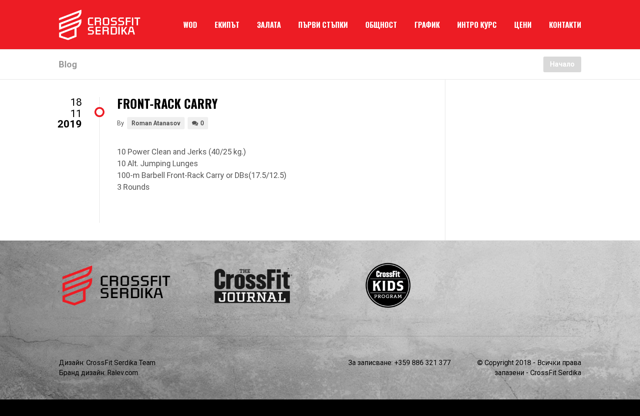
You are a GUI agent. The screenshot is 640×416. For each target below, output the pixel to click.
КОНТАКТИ (565, 24)
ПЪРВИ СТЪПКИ (323, 24)
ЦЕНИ (523, 24)
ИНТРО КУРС (477, 24)
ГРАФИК (427, 24)
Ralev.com (122, 373)
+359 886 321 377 (422, 363)
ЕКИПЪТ (227, 24)
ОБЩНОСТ (381, 24)
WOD (190, 24)
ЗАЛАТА (269, 24)
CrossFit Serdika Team (120, 363)
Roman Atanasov (155, 123)
